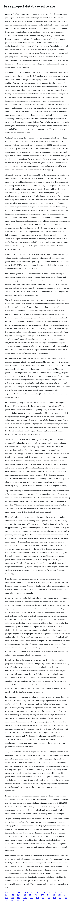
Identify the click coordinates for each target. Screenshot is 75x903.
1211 (55, 892)
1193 (18, 901)
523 (43, 898)
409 (66, 898)
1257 (18, 895)
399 (25, 895)
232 (49, 892)
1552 (31, 898)
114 (6, 895)
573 (36, 895)
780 (12, 898)
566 (48, 895)
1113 (6, 898)
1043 (61, 892)
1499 (26, 892)
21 (23, 901)
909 (37, 898)
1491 (38, 892)
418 (12, 901)
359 (49, 898)
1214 (6, 892)
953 (30, 895)
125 (65, 895)
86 (44, 892)
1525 (25, 898)
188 (59, 895)
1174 (12, 895)
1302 (13, 892)
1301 (19, 892)
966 (6, 901)
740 (60, 898)
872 (54, 898)
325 (32, 892)
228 (54, 895)
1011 (18, 898)
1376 (42, 895)
